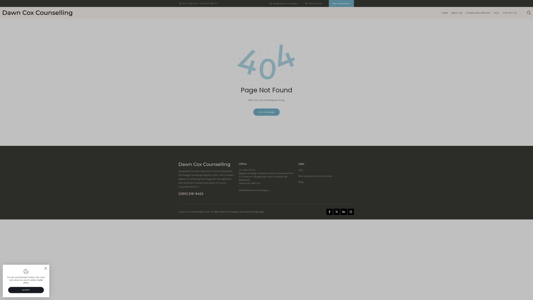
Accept (26, 290)
